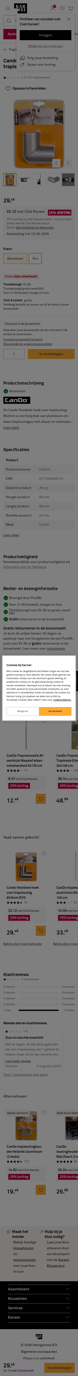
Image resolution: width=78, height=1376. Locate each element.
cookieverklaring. (62, 700)
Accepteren (55, 711)
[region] (39, 688)
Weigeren (22, 711)
